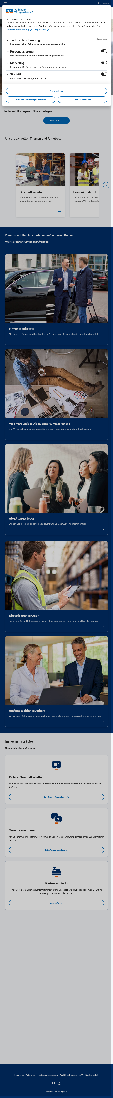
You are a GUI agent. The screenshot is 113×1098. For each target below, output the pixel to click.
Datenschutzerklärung (17, 29)
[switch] (104, 51)
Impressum (40, 29)
